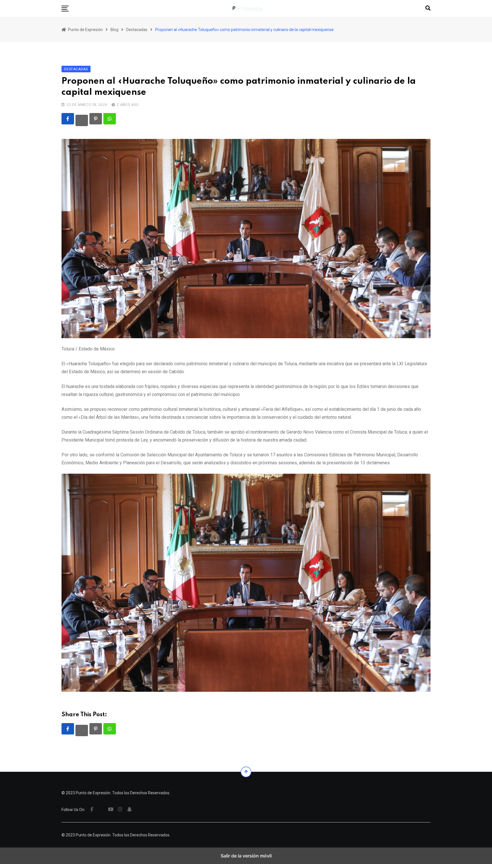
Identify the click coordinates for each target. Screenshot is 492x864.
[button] (65, 8)
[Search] (427, 8)
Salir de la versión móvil (246, 856)
